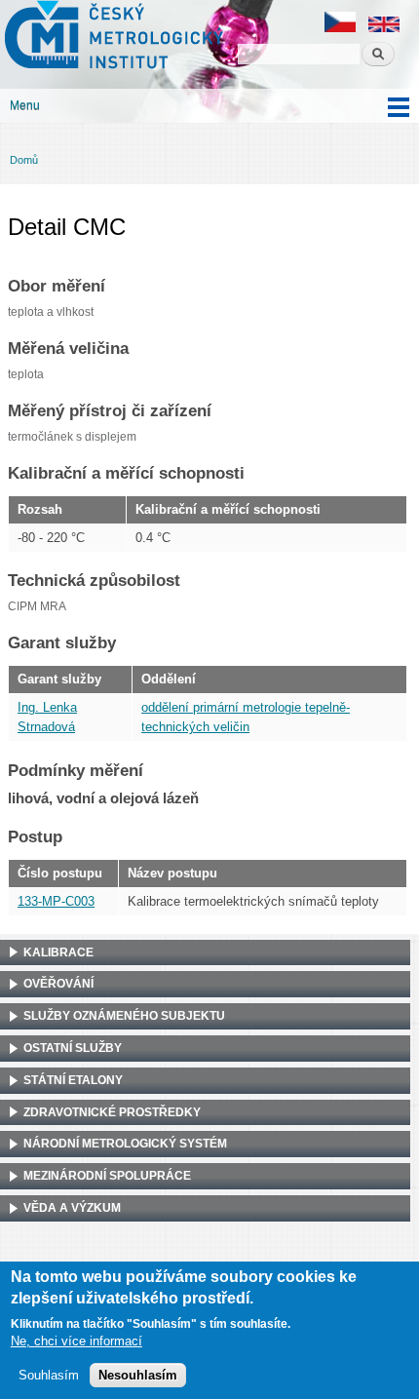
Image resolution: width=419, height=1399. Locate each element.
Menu (25, 105)
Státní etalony (73, 1080)
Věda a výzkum (72, 1208)
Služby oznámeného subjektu (124, 1016)
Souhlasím (49, 1375)
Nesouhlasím (137, 1375)
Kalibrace (58, 952)
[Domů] (111, 37)
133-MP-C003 (56, 901)
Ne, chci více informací (76, 1341)
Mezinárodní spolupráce (107, 1176)
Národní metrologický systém (125, 1143)
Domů (24, 160)
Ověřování (58, 984)
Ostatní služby (72, 1048)
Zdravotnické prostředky (112, 1112)
